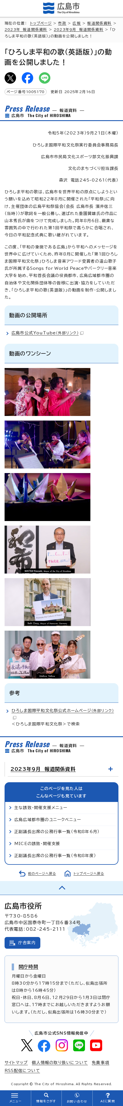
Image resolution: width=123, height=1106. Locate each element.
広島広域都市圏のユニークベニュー (47, 820)
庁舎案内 (27, 943)
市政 (62, 23)
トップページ (41, 23)
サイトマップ (16, 1063)
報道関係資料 (99, 23)
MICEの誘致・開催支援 (37, 844)
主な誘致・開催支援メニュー (41, 808)
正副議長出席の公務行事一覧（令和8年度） (55, 856)
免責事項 (100, 1063)
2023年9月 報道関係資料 (79, 29)
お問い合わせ (77, 1101)
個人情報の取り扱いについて (60, 1063)
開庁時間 (28, 966)
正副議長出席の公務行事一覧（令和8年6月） (57, 832)
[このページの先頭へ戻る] (61, 888)
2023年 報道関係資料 (26, 29)
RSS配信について (22, 1071)
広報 (77, 23)
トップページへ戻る (89, 873)
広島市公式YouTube (45, 333)
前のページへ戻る (42, 873)
